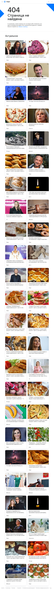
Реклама (13, 588)
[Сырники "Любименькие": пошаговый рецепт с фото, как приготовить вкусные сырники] (15, 301)
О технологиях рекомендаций (28, 588)
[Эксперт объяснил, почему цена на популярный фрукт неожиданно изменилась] (15, 415)
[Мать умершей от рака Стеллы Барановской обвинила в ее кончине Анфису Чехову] (15, 438)
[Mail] (5, 1)
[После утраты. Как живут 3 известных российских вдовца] (15, 278)
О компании (7, 588)
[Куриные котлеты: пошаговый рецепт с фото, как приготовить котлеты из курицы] (15, 369)
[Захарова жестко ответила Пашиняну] (38, 119)
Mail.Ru (2, 588)
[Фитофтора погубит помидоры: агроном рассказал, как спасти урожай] (38, 552)
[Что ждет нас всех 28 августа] (38, 96)
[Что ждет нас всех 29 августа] (15, 460)
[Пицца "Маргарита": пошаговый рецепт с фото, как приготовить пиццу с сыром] (38, 324)
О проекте (19, 588)
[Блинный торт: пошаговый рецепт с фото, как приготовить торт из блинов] (15, 552)
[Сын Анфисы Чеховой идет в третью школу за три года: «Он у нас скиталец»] (38, 369)
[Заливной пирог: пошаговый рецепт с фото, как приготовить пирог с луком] (15, 73)
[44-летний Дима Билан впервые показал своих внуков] (38, 73)
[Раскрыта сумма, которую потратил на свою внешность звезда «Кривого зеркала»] (38, 164)
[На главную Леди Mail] (8, 1)
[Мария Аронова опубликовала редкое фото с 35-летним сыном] (15, 529)
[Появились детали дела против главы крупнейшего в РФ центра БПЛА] (38, 210)
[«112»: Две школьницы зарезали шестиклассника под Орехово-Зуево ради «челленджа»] (38, 187)
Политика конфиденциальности (42, 588)
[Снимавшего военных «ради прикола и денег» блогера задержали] (15, 574)
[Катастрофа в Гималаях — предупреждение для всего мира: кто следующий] (15, 142)
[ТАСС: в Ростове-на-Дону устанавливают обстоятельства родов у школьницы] (38, 256)
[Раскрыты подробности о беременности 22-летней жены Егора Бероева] (15, 506)
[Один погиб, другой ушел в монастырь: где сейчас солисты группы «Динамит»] (15, 51)
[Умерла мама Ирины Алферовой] (15, 96)
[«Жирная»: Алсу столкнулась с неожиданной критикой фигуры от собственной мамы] (15, 256)
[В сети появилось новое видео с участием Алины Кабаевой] (38, 347)
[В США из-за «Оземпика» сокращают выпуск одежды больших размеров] (15, 483)
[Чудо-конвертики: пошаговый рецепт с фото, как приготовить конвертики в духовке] (15, 164)
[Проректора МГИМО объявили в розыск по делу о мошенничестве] (38, 142)
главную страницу (22, 26)
